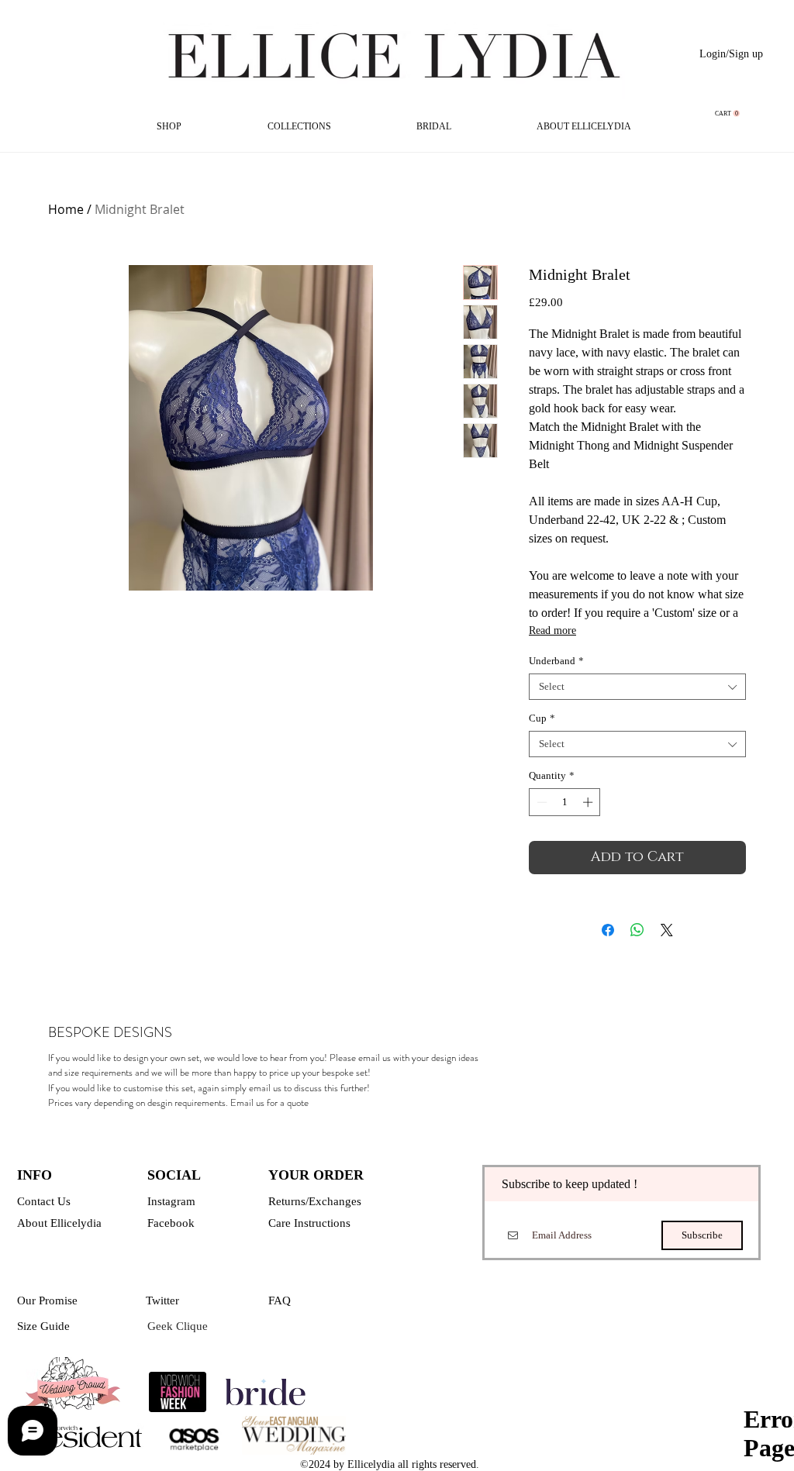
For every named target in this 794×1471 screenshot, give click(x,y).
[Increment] (589, 802)
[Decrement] (540, 802)
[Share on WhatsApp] (637, 930)
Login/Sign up (731, 54)
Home (66, 209)
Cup (542, 718)
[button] (727, 113)
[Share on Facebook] (608, 930)
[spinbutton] (565, 802)
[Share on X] (667, 930)
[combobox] (637, 686)
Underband (556, 661)
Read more (552, 630)
